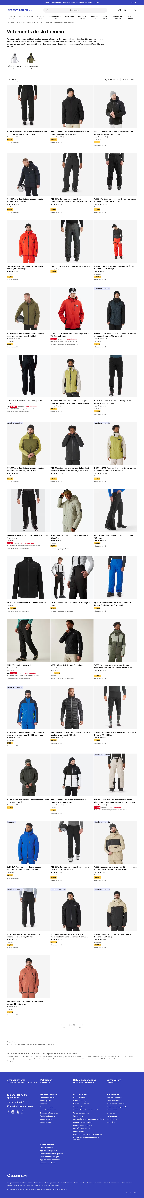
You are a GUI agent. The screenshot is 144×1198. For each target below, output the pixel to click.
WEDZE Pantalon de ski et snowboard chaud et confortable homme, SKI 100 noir (27, 133)
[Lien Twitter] (13, 1112)
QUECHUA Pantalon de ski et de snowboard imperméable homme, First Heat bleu (113, 604)
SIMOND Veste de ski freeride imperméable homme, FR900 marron (25, 1002)
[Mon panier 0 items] (134, 10)
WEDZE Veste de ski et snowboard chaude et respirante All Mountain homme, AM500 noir (69, 469)
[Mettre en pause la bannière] (132, 2)
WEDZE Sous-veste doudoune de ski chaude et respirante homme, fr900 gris (70, 733)
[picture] (28, 106)
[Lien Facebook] (8, 1112)
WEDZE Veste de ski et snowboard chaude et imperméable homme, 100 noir (69, 133)
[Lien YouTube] (17, 1112)
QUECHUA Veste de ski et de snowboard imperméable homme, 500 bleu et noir (24, 868)
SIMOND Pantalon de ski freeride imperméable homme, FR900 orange (114, 267)
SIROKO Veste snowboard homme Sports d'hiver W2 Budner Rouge (71, 335)
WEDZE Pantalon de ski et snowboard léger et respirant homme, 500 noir (70, 868)
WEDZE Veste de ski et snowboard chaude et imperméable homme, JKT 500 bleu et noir (26, 733)
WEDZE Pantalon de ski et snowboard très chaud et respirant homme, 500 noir (115, 200)
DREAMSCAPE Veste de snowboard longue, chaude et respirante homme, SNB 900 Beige (69, 402)
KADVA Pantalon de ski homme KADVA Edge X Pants (70, 604)
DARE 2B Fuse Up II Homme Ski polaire (66, 665)
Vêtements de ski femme (14, 67)
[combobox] (130, 80)
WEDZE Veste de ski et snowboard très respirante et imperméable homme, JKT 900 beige (115, 868)
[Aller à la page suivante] (80, 1025)
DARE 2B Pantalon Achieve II (19, 665)
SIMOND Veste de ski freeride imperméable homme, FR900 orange (25, 267)
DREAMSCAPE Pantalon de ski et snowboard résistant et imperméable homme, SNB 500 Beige (115, 801)
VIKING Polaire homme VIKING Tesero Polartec (26, 603)
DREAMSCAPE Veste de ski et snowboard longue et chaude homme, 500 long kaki (115, 469)
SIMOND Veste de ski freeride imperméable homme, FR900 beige (112, 935)
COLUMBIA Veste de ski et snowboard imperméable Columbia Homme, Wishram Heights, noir (68, 935)
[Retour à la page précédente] (63, 1025)
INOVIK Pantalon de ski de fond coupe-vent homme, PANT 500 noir (113, 402)
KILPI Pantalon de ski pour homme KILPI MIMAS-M (27, 535)
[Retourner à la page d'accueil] (20, 10)
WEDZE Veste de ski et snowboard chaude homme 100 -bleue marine (25, 200)
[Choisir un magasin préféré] (119, 10)
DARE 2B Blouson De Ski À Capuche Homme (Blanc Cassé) (69, 536)
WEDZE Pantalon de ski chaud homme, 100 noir (70, 266)
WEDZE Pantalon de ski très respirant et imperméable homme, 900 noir (24, 935)
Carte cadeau (130, 17)
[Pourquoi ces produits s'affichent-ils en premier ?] (106, 80)
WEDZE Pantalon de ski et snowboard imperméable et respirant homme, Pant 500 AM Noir (71, 200)
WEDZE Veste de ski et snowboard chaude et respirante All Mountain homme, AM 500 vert (113, 666)
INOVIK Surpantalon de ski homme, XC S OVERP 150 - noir (114, 536)
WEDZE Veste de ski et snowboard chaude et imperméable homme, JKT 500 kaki (26, 335)
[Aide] (124, 10)
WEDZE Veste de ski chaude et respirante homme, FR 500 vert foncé (28, 801)
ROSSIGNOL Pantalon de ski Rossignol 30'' (25, 401)
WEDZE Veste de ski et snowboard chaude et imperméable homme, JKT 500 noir (113, 133)
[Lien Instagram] (22, 1112)
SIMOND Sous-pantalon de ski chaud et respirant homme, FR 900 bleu (115, 733)
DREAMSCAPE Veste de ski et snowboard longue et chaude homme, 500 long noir (115, 335)
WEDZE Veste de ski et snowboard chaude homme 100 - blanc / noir (68, 801)
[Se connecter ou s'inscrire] (129, 10)
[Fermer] (135, 2)
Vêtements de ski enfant (31, 67)
